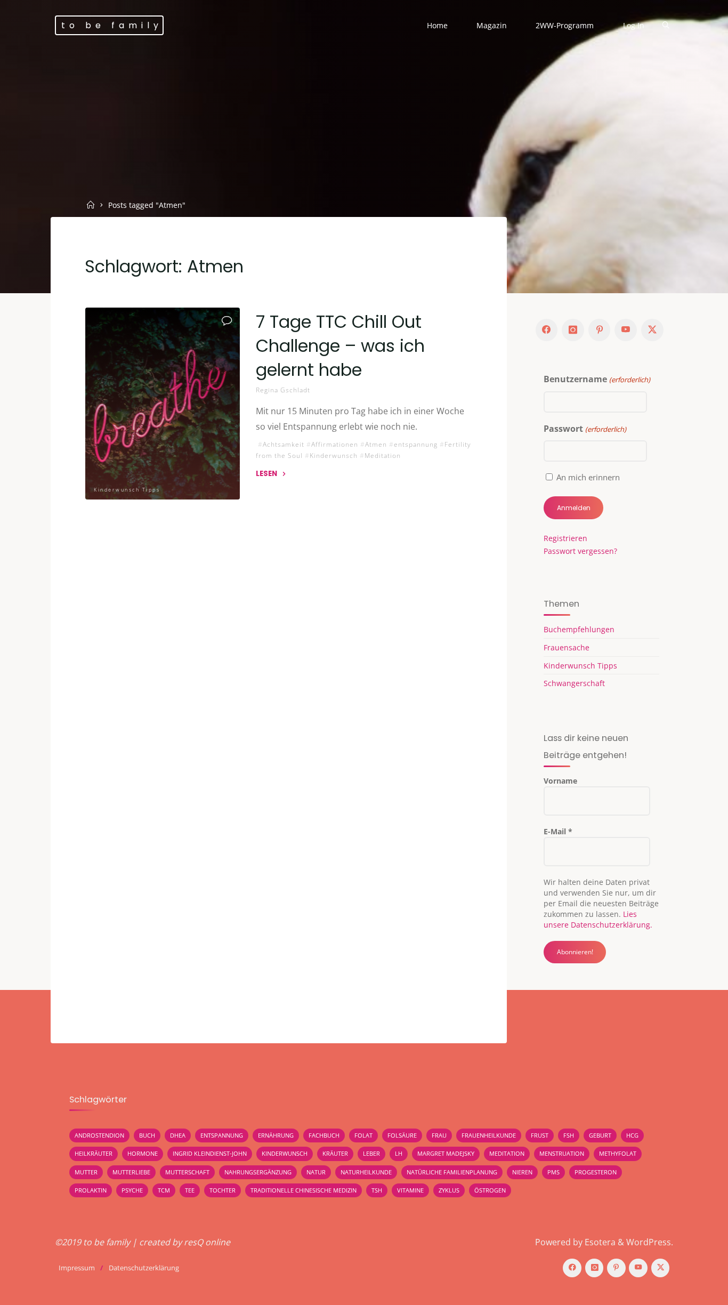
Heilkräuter (93, 1153)
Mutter (86, 1172)
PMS (553, 1172)
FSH (568, 1135)
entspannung (416, 443)
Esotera (599, 1242)
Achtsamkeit (283, 443)
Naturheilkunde (366, 1172)
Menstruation (561, 1153)
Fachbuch (324, 1135)
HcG (632, 1135)
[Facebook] (547, 330)
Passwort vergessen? (580, 551)
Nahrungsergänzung (258, 1172)
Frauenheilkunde (489, 1135)
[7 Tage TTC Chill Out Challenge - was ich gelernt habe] (162, 404)
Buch (147, 1135)
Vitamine (410, 1190)
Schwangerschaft (574, 683)
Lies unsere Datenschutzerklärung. (598, 919)
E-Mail (558, 831)
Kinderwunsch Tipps (127, 489)
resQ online (207, 1242)
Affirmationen (334, 443)
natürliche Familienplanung (452, 1172)
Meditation (383, 455)
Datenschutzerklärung (144, 1267)
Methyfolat (617, 1153)
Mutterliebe (131, 1172)
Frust (539, 1135)
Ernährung (276, 1135)
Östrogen (490, 1190)
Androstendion (99, 1135)
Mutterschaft (187, 1172)
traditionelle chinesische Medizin (303, 1190)
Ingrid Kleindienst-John (210, 1153)
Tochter (222, 1190)
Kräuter (335, 1153)
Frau (439, 1135)
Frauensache (566, 647)
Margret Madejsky (445, 1153)
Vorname (560, 781)
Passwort (585, 428)
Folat (363, 1135)
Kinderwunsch (334, 455)
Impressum (77, 1267)
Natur (316, 1172)
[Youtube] (625, 330)
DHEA (177, 1135)
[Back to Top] (686, 1290)
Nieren (522, 1172)
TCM (164, 1190)
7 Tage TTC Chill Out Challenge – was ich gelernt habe (340, 346)
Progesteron (596, 1172)
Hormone (142, 1153)
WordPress (648, 1242)
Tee (190, 1190)
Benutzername (597, 379)
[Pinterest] (599, 330)
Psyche (132, 1190)
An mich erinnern (588, 477)
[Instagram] (573, 330)
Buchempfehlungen (579, 629)
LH (398, 1153)
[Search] (665, 26)
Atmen (376, 443)
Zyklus (449, 1190)
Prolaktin (91, 1190)
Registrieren (565, 538)
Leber (371, 1153)
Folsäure (402, 1135)
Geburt (600, 1135)
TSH (376, 1190)
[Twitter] (652, 330)
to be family (112, 25)
